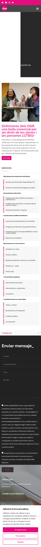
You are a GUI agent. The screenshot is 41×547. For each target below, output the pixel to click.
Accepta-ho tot (20, 530)
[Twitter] (13, 2)
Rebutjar (20, 542)
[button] (37, 8)
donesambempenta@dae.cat (13, 498)
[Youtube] (6, 2)
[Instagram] (9, 2)
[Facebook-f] (2, 2)
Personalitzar (20, 536)
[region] (20, 526)
